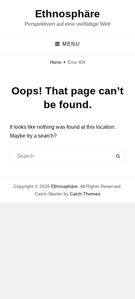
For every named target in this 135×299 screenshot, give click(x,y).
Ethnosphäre (67, 14)
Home (55, 62)
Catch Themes (85, 193)
